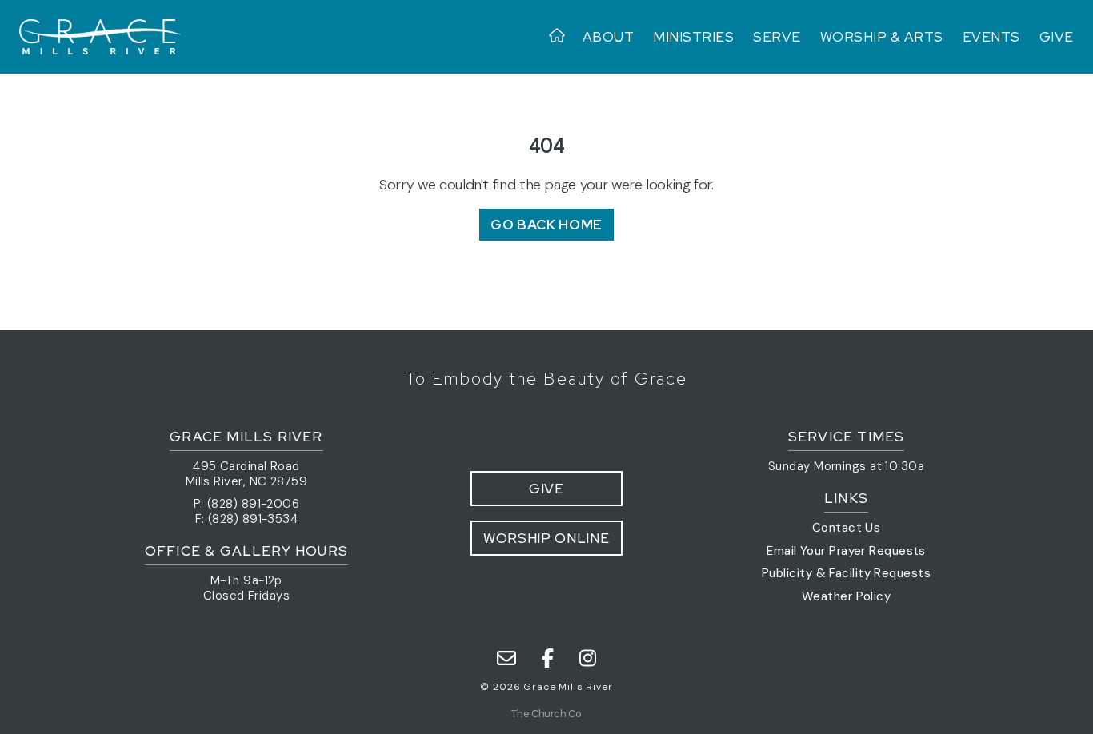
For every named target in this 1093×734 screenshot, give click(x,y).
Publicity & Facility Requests (846, 573)
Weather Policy (846, 596)
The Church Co (546, 713)
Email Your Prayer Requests (846, 551)
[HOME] (561, 37)
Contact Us (846, 528)
